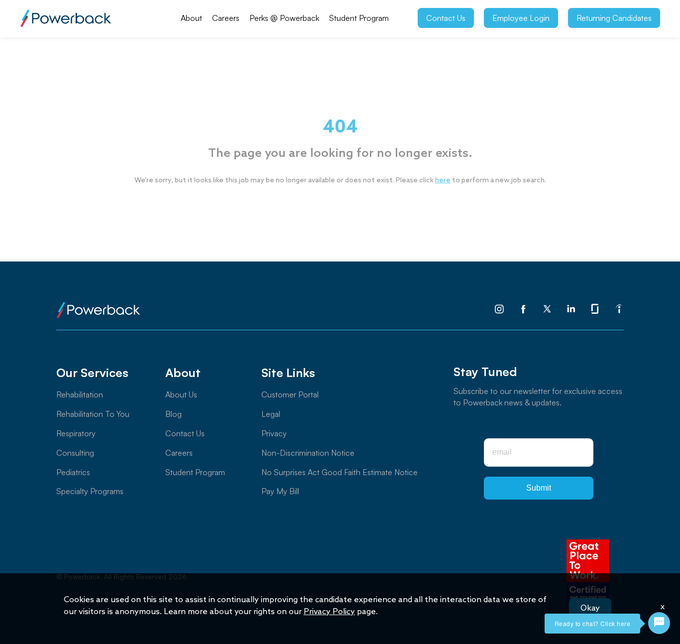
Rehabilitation (79, 394)
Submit (538, 488)
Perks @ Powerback (284, 18)
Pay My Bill (280, 491)
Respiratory (76, 433)
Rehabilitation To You (92, 414)
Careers (225, 18)
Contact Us (445, 18)
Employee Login (521, 18)
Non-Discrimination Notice (307, 453)
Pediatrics (73, 472)
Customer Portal (290, 394)
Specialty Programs (89, 491)
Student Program (359, 18)
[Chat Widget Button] (659, 623)
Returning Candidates (614, 18)
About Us (181, 394)
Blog (173, 414)
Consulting (75, 453)
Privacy (274, 433)
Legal (270, 414)
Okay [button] (590, 608)
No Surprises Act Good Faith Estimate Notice (339, 472)
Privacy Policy (329, 612)
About (191, 18)
